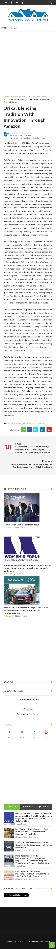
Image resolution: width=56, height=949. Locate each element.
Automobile (9, 616)
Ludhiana (27, 423)
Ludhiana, (31, 138)
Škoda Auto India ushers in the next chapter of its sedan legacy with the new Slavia (33, 845)
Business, (23, 138)
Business (18, 423)
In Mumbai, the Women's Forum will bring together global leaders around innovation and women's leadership (28, 568)
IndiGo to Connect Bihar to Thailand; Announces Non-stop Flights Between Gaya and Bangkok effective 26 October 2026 (33, 817)
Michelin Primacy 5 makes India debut (21, 524)
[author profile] (6, 136)
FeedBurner (34, 714)
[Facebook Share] (29, 430)
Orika (34, 423)
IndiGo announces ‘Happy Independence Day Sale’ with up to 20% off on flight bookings (32, 873)
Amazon (9, 423)
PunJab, (42, 138)
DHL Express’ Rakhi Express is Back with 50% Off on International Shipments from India (32, 831)
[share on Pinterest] (49, 430)
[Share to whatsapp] (23, 430)
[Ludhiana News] (28, 15)
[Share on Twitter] (35, 430)
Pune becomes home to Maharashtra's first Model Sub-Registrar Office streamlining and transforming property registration (32, 859)
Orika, (37, 138)
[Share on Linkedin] (42, 430)
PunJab (41, 423)
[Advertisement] (28, 62)
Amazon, (16, 138)
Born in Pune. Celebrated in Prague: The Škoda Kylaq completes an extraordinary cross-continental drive (26, 610)
